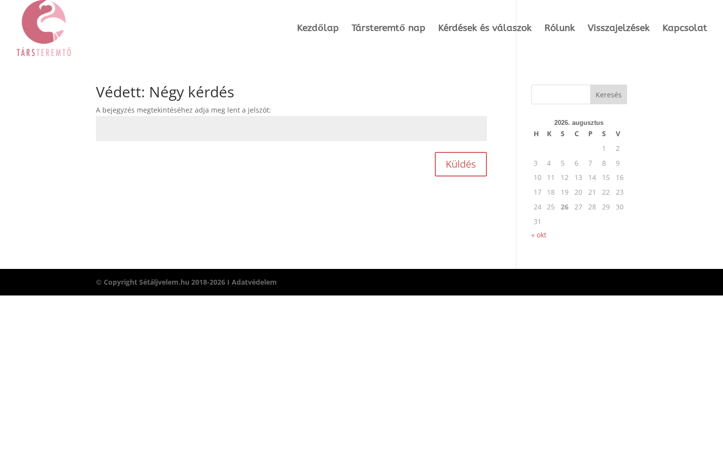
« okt (538, 234)
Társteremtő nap (388, 29)
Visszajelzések (619, 29)
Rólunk (559, 29)
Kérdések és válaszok (485, 29)
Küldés (461, 164)
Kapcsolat (685, 29)
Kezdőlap (318, 29)
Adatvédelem (254, 282)
